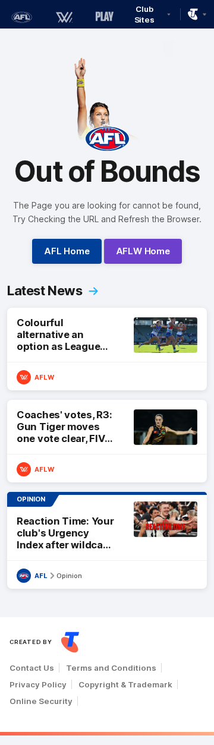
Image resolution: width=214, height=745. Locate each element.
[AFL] (21, 17)
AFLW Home (143, 251)
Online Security (41, 701)
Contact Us (32, 668)
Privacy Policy (38, 684)
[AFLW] (64, 17)
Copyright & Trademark (125, 684)
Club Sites (144, 14)
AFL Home (66, 251)
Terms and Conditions (111, 668)
